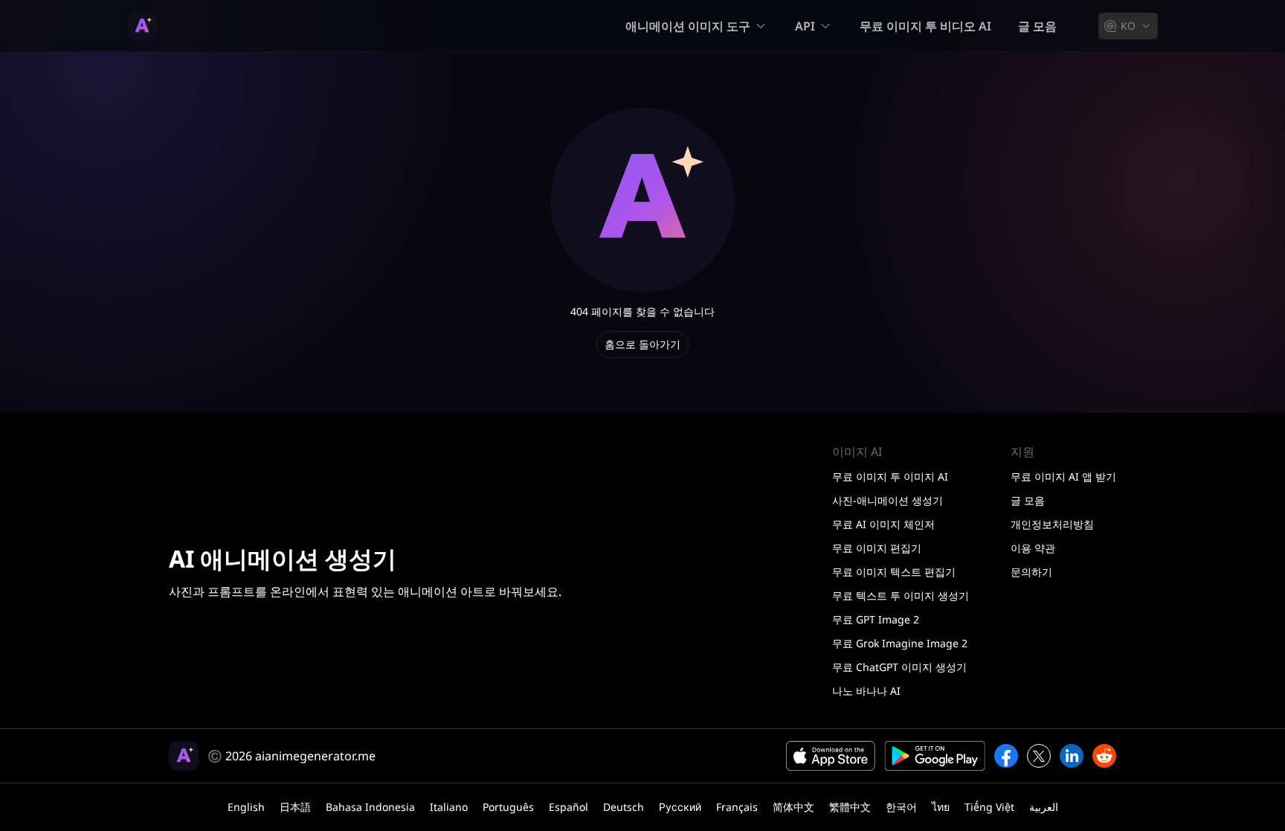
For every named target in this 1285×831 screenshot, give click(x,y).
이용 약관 (1033, 548)
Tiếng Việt (989, 807)
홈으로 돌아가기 (642, 344)
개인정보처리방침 (1052, 524)
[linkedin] (1071, 756)
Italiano (449, 807)
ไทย (941, 807)
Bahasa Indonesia (370, 807)
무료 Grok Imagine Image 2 (899, 643)
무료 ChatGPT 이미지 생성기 (899, 667)
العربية (1043, 807)
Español (568, 807)
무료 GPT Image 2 (875, 619)
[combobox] (1128, 26)
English (246, 807)
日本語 (295, 807)
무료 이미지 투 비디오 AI (925, 26)
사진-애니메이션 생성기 (887, 500)
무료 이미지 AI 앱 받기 (1063, 476)
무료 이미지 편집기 (876, 548)
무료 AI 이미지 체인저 (883, 524)
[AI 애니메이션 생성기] (142, 26)
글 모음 (1037, 26)
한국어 (901, 807)
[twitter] (1039, 756)
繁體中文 (850, 807)
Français (737, 807)
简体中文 (793, 807)
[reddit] (1104, 756)
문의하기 (1031, 572)
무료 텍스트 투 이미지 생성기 (900, 595)
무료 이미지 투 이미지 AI (890, 476)
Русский (680, 807)
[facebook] (1006, 756)
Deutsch (623, 807)
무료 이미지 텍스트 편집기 (894, 572)
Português (508, 807)
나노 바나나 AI (866, 691)
